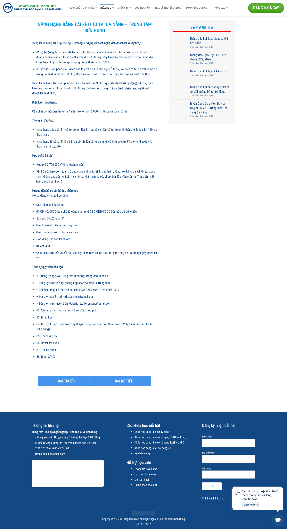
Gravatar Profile (143, 523)
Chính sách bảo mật (213, 498)
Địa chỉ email (208, 452)
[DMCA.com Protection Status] (143, 513)
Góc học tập (142, 7)
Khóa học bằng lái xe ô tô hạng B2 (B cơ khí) (159, 442)
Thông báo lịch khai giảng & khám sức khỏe (210, 41)
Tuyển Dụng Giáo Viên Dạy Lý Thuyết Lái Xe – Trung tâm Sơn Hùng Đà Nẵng (208, 108)
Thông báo (218, 7)
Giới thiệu (88, 7)
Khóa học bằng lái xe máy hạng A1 (154, 432)
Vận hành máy (142, 453)
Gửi (212, 486)
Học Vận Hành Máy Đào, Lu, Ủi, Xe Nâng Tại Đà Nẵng (66, 381)
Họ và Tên (207, 436)
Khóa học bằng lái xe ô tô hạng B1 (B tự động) (160, 437)
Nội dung (206, 468)
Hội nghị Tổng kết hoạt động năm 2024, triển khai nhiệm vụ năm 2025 (123, 381)
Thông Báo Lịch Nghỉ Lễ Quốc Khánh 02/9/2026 (208, 57)
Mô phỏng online (196, 7)
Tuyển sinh (123, 7)
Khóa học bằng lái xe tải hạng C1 (153, 448)
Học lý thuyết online (168, 7)
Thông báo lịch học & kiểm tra (208, 71)
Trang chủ (73, 7)
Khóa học (105, 7)
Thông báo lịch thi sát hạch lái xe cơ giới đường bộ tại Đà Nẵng (209, 89)
